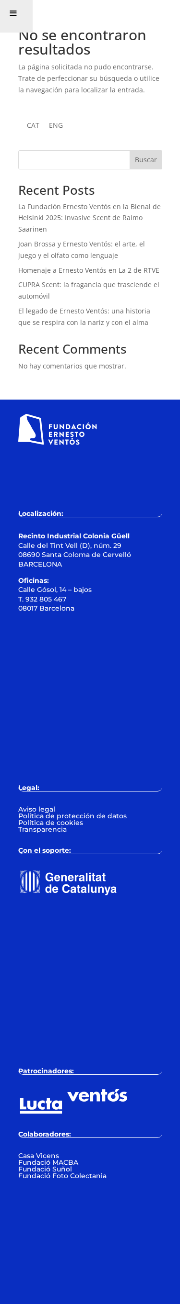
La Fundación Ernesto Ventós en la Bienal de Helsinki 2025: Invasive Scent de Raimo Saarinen (89, 218)
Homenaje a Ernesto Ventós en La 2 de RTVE (88, 270)
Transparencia (42, 829)
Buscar (146, 159)
